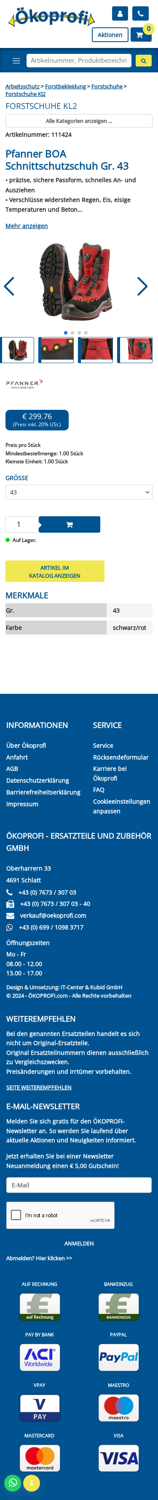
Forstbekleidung (65, 86)
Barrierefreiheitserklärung (43, 792)
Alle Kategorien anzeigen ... (79, 121)
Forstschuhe (107, 86)
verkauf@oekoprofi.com (53, 915)
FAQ (98, 790)
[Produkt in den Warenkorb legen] (69, 524)
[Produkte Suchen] (144, 60)
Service (103, 745)
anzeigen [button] (34, 226)
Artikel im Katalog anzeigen (54, 571)
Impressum (22, 804)
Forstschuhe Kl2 (25, 94)
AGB (12, 769)
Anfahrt (17, 757)
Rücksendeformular (121, 757)
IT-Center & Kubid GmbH (92, 987)
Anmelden (79, 1243)
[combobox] (79, 60)
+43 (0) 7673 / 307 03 (47, 892)
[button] (141, 34)
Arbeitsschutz (22, 86)
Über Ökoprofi (26, 745)
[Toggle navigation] (16, 60)
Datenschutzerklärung (37, 780)
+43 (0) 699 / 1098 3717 (51, 927)
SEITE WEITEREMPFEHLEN (39, 1087)
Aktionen (110, 35)
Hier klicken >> (54, 1258)
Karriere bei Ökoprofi (110, 773)
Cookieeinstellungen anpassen (121, 806)
